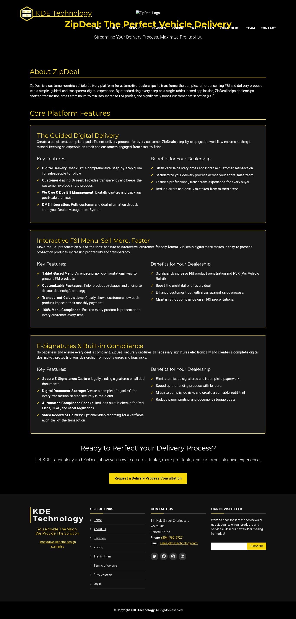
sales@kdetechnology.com (179, 543)
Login (97, 583)
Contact (268, 28)
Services (136, 28)
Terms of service (105, 565)
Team (250, 28)
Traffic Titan (202, 28)
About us (100, 529)
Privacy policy (103, 574)
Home (97, 28)
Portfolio (229, 28)
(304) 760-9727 (171, 537)
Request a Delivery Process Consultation (148, 478)
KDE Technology (62, 13)
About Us (115, 28)
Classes (159, 28)
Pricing (178, 28)
